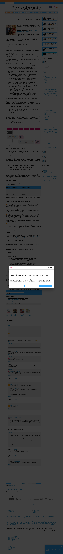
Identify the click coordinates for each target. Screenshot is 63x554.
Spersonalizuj (30, 285)
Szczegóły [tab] (31, 270)
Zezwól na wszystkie (45, 285)
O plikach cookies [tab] (46, 270)
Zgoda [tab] (17, 270)
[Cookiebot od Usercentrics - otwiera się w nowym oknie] (48, 267)
